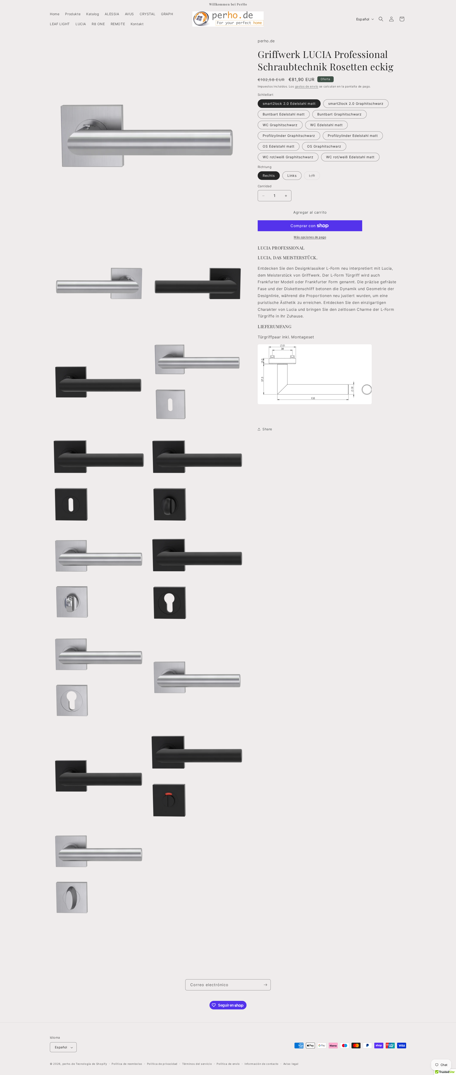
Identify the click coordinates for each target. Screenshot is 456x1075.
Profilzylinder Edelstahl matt (353, 136)
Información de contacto (262, 1063)
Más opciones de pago (310, 237)
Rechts (269, 176)
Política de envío (228, 1063)
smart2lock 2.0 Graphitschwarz (356, 103)
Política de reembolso (127, 1063)
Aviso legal (291, 1063)
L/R (314, 176)
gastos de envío (306, 86)
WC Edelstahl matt (326, 125)
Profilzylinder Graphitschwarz (289, 136)
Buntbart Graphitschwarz (339, 114)
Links (292, 176)
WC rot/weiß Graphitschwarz (288, 157)
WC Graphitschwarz (280, 125)
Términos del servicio (197, 1063)
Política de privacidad (162, 1063)
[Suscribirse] (265, 984)
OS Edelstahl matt (278, 146)
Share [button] (267, 429)
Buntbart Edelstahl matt (284, 114)
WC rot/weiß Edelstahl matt (350, 157)
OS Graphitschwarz (324, 146)
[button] (381, 19)
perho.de (68, 1064)
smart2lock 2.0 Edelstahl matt (289, 103)
